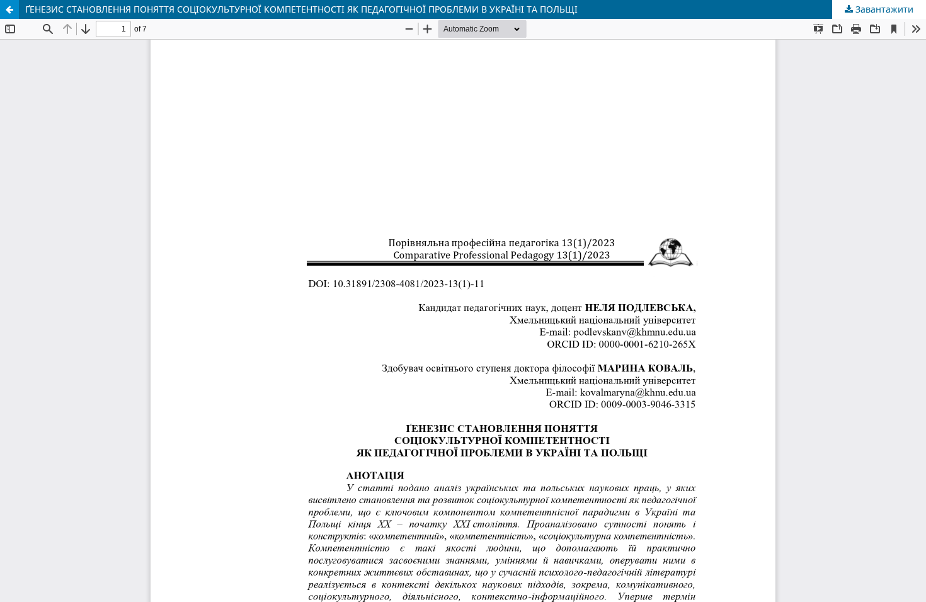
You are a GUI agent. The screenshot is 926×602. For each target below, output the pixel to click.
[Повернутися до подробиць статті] (9, 9)
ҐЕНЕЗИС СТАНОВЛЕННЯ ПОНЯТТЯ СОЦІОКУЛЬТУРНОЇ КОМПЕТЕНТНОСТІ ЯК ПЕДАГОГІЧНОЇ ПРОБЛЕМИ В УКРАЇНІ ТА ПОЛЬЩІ (301, 9)
